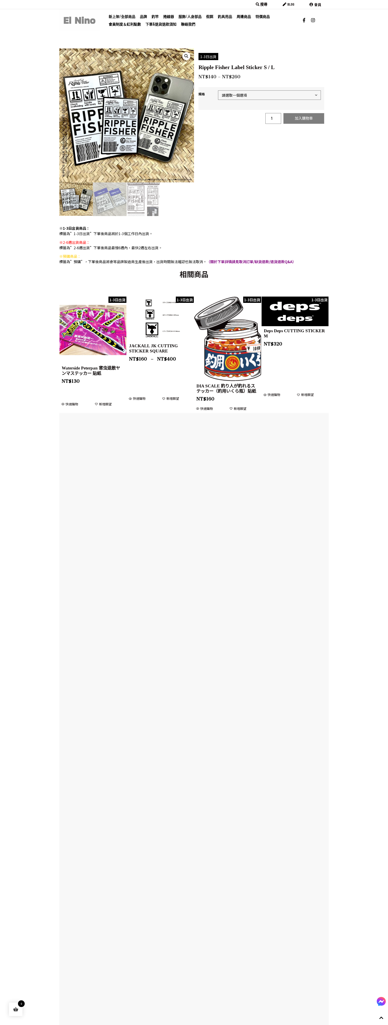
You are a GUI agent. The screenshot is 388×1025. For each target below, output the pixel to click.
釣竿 (155, 16)
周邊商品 (244, 16)
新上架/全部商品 (122, 16)
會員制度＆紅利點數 (125, 24)
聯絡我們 (188, 24)
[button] (186, 56)
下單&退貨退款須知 (161, 24)
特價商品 (263, 16)
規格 (201, 94)
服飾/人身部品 (190, 16)
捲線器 (168, 16)
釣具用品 (225, 16)
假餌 (209, 16)
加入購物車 (304, 118)
